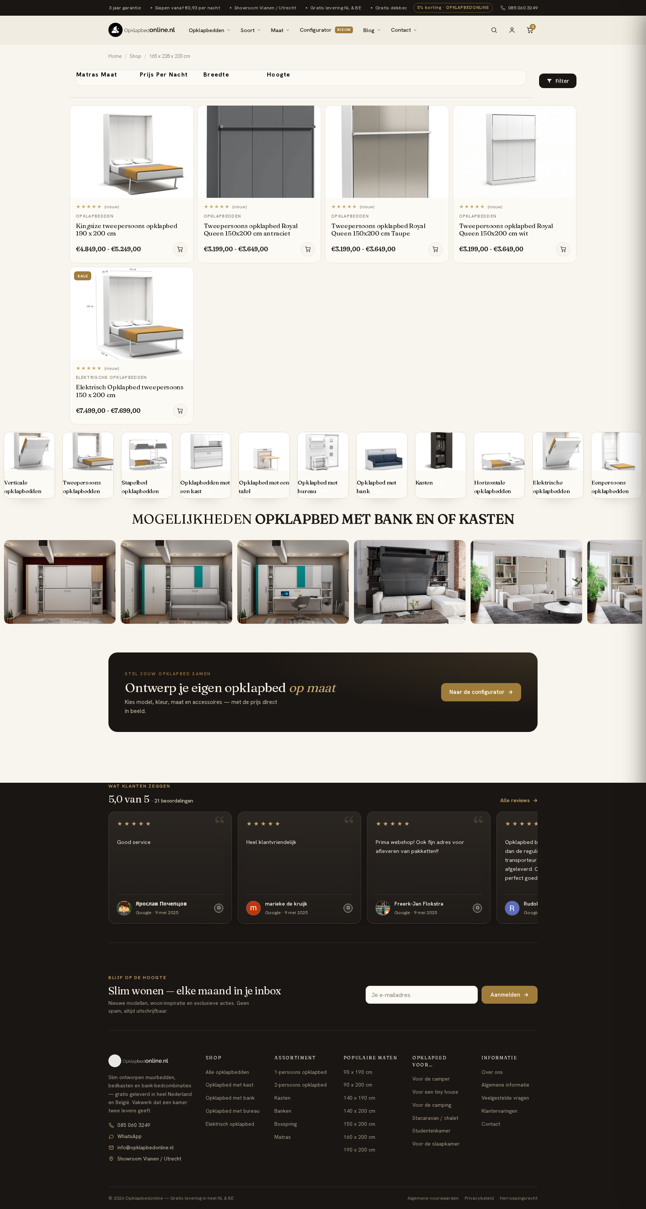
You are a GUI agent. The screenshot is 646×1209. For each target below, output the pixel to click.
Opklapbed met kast (229, 1084)
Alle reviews (519, 800)
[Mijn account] (512, 30)
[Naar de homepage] (150, 1060)
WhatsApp (129, 1136)
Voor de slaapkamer (435, 1143)
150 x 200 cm (359, 1124)
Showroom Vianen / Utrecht (149, 1158)
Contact (401, 29)
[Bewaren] (184, 113)
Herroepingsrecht (519, 1198)
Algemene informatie (505, 1084)
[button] (557, 81)
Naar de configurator (481, 692)
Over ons (492, 1072)
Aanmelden (509, 994)
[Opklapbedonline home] (141, 30)
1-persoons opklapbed (300, 1072)
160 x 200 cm (359, 1137)
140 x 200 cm (359, 1110)
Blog (369, 30)
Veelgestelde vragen (505, 1097)
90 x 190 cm (358, 1072)
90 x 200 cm (358, 1084)
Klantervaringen (499, 1110)
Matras (282, 1137)
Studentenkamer (431, 1130)
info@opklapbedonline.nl (145, 1147)
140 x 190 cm (359, 1097)
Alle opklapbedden (227, 1072)
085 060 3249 (523, 7)
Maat (277, 30)
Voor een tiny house (435, 1091)
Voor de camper (431, 1078)
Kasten (282, 1097)
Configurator (325, 29)
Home (115, 56)
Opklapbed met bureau (232, 1110)
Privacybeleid (479, 1198)
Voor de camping (431, 1105)
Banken (282, 1110)
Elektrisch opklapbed (230, 1124)
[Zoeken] (494, 30)
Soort (248, 30)
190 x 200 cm (359, 1149)
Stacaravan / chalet (435, 1118)
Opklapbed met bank (230, 1097)
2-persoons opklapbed (300, 1084)
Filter (562, 81)
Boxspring (285, 1124)
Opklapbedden (206, 30)
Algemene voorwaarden (433, 1198)
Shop (135, 56)
